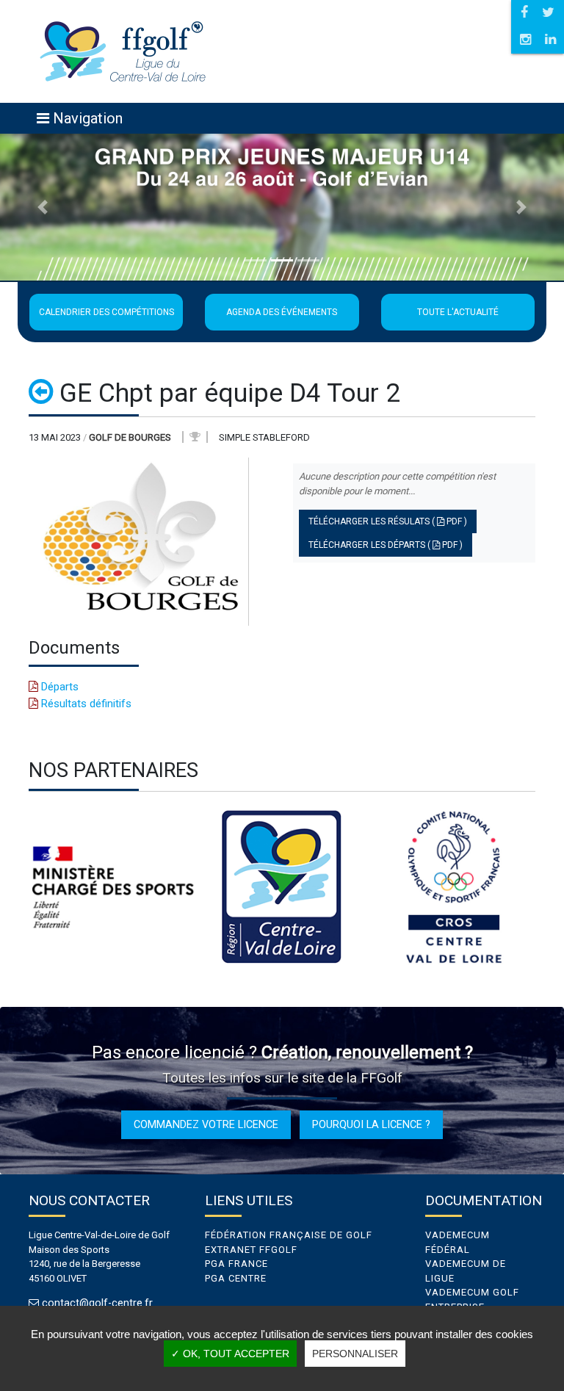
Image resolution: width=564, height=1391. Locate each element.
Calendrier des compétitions (106, 312)
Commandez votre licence (206, 1124)
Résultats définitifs (84, 703)
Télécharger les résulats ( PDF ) (387, 521)
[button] (42, 207)
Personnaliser (355, 1353)
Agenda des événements (281, 312)
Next (546, 887)
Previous (17, 887)
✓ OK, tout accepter (230, 1353)
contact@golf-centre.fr (97, 1303)
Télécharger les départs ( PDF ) (385, 545)
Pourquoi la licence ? (371, 1124)
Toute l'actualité (458, 312)
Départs (58, 686)
